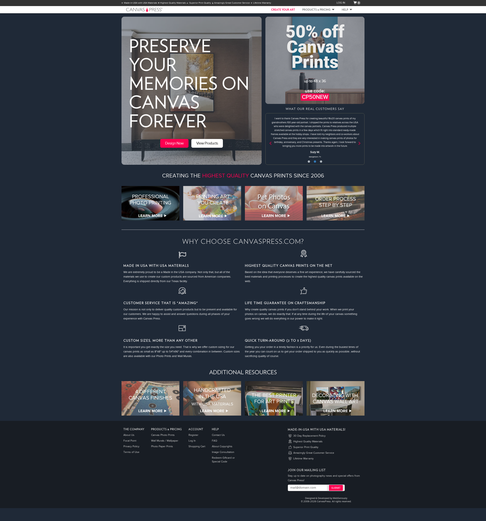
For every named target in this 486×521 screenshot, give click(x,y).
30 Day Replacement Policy (309, 435)
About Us (128, 435)
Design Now (174, 143)
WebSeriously (340, 498)
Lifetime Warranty (303, 458)
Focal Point (129, 440)
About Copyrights (222, 446)
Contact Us (218, 435)
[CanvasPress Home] (139, 9)
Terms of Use (131, 452)
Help (345, 10)
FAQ (214, 440)
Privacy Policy (131, 446)
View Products (207, 143)
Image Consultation (223, 452)
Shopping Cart (197, 446)
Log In (192, 440)
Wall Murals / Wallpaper (164, 440)
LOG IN (341, 2)
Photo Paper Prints (162, 446)
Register (193, 435)
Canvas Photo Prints (163, 435)
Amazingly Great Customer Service (313, 452)
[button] (272, 139)
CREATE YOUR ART (283, 10)
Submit (336, 488)
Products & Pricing (316, 10)
